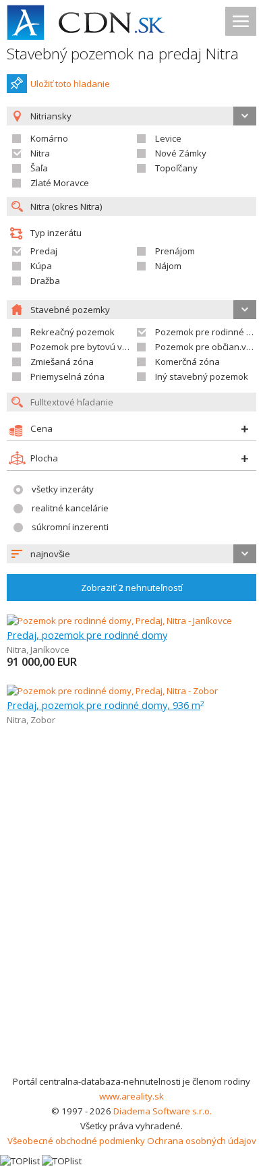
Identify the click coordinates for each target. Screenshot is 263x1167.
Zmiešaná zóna (62, 361)
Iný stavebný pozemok (201, 376)
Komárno (49, 138)
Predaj (43, 251)
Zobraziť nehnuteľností (132, 587)
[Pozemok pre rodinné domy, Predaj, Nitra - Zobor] (112, 691)
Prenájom (175, 251)
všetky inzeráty (63, 489)
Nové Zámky (180, 153)
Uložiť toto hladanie (70, 84)
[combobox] (131, 553)
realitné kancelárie (70, 508)
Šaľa (39, 168)
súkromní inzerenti (70, 527)
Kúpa (41, 266)
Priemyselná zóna (67, 376)
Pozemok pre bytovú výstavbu (92, 347)
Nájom (168, 266)
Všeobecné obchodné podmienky (76, 1141)
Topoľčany (176, 168)
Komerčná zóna (187, 361)
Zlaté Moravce (59, 183)
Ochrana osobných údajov (201, 1141)
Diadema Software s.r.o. (162, 1111)
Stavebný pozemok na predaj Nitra (123, 53)
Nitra (40, 153)
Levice (168, 138)
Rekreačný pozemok (72, 332)
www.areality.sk (131, 1096)
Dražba (45, 281)
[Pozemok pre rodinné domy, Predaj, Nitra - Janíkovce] (119, 621)
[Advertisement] (131, 935)
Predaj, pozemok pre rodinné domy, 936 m (105, 705)
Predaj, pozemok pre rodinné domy (87, 635)
